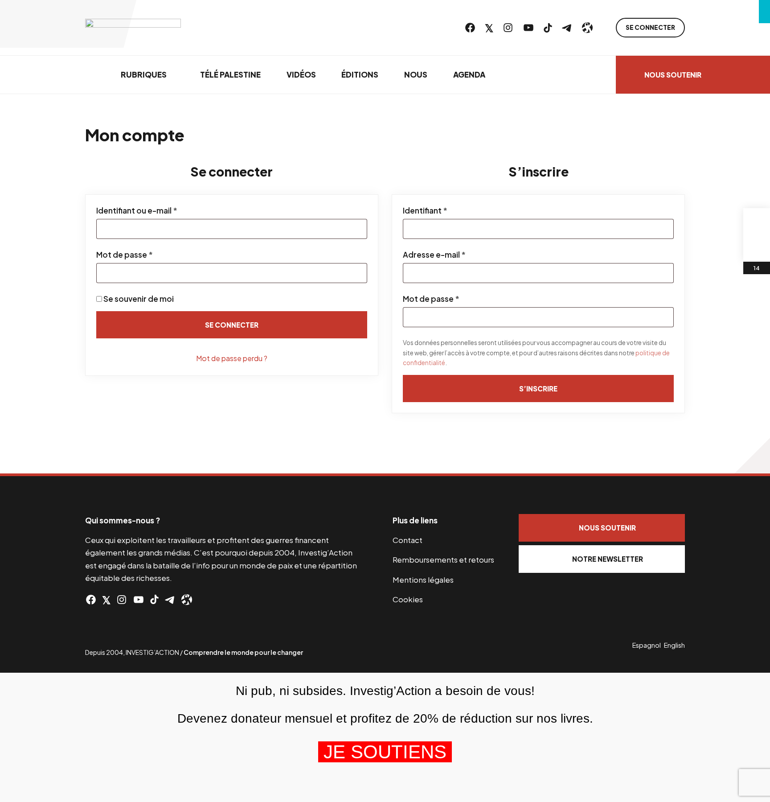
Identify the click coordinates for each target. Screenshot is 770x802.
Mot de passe (146, 254)
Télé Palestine (230, 74)
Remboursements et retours (443, 559)
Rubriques (144, 74)
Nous (415, 74)
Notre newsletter (607, 559)
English (674, 645)
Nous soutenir (672, 74)
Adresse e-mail (456, 254)
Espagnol (646, 645)
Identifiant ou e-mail (158, 210)
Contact (407, 540)
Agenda (469, 74)
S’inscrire (538, 388)
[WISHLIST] (756, 248)
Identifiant (447, 210)
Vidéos (301, 74)
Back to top (752, 455)
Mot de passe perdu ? (231, 358)
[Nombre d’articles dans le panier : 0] (756, 221)
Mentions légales (423, 579)
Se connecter (650, 27)
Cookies (408, 599)
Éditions (359, 74)
